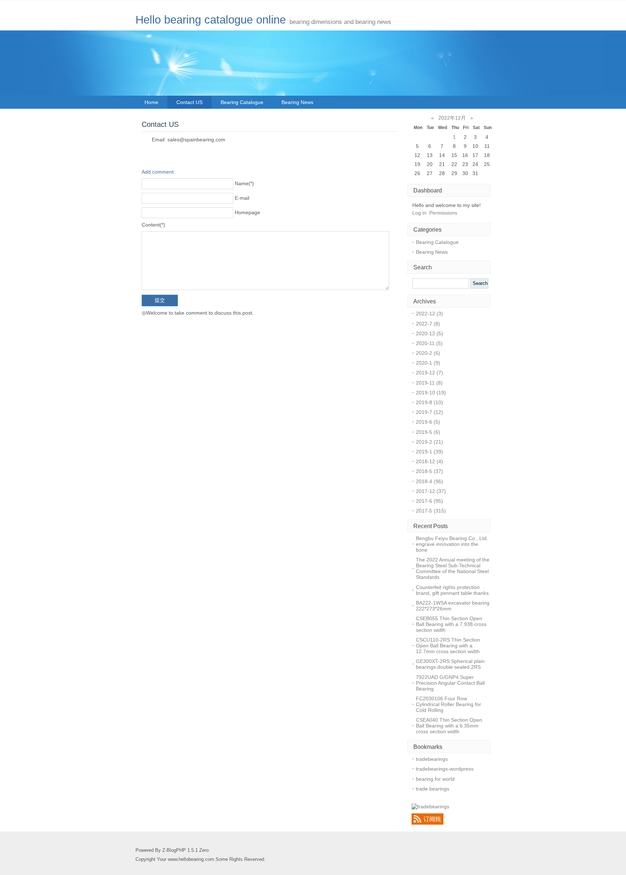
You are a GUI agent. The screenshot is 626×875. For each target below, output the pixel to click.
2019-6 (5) (428, 422)
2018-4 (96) (429, 481)
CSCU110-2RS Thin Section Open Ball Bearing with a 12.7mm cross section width (448, 645)
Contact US (189, 102)
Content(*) (153, 225)
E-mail (242, 198)
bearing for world (435, 779)
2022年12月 (452, 118)
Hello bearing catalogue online (210, 19)
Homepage (247, 212)
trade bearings (432, 789)
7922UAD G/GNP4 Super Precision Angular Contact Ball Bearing (450, 683)
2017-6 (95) (429, 501)
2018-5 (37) (429, 471)
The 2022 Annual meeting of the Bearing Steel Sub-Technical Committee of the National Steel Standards (452, 568)
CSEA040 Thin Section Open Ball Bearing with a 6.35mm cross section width (449, 725)
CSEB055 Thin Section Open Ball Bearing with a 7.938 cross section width (451, 624)
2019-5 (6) (428, 432)
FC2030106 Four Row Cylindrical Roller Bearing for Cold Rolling (448, 704)
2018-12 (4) (429, 461)
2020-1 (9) (428, 363)
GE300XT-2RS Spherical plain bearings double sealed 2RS (450, 664)
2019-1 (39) (429, 452)
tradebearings (432, 759)
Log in (419, 213)
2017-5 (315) (431, 511)
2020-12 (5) (429, 333)
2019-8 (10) (429, 402)
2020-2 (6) (428, 353)
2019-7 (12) (429, 412)
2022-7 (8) (428, 324)
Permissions (443, 213)
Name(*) (244, 183)
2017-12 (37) (431, 491)
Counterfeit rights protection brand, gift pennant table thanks (452, 590)
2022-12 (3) (429, 313)
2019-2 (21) (429, 442)
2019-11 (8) (429, 383)
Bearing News (297, 102)
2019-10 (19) (431, 392)
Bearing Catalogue (242, 102)
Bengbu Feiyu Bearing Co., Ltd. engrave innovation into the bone (452, 544)
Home (151, 102)
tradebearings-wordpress (444, 769)
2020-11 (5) (429, 343)
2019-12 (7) (429, 373)
